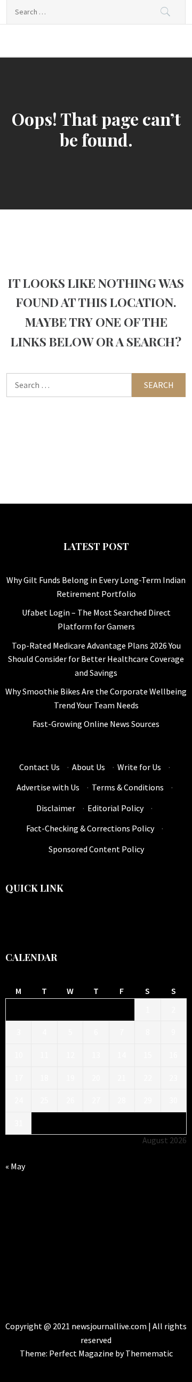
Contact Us (39, 767)
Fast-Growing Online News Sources (96, 723)
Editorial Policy (115, 808)
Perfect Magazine (82, 1353)
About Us (88, 767)
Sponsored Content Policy (96, 849)
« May (15, 1166)
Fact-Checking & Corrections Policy (90, 828)
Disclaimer (55, 808)
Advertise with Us (48, 787)
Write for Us (139, 767)
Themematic (149, 1353)
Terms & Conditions (128, 787)
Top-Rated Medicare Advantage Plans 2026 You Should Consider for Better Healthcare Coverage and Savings (96, 659)
